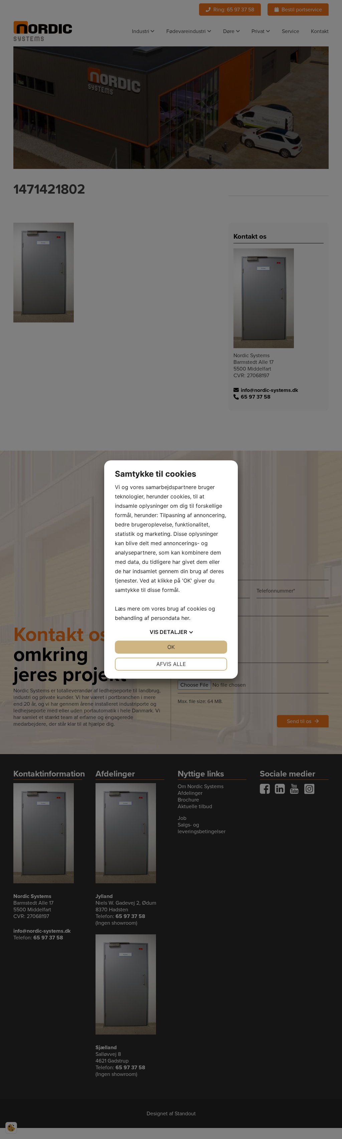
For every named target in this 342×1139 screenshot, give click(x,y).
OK (171, 647)
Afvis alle (171, 664)
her (185, 618)
